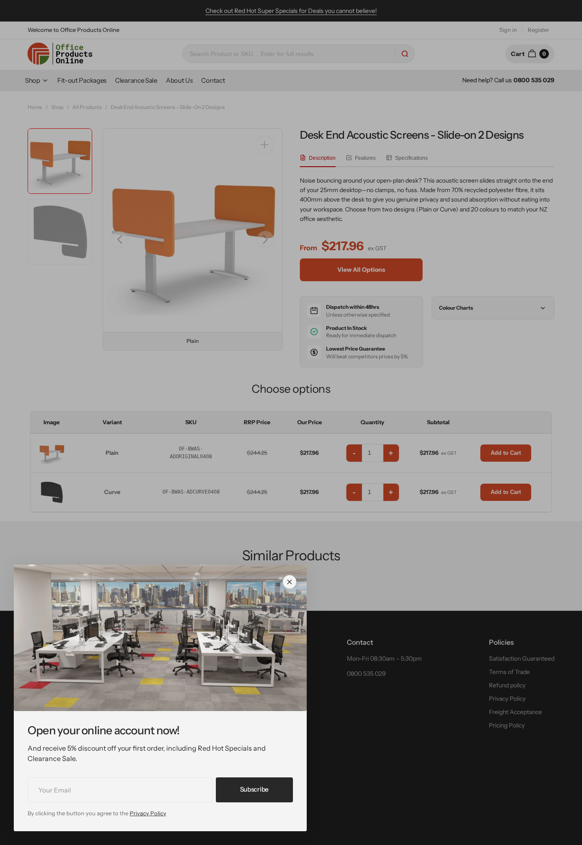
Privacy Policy (148, 813)
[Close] (289, 582)
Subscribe (254, 789)
